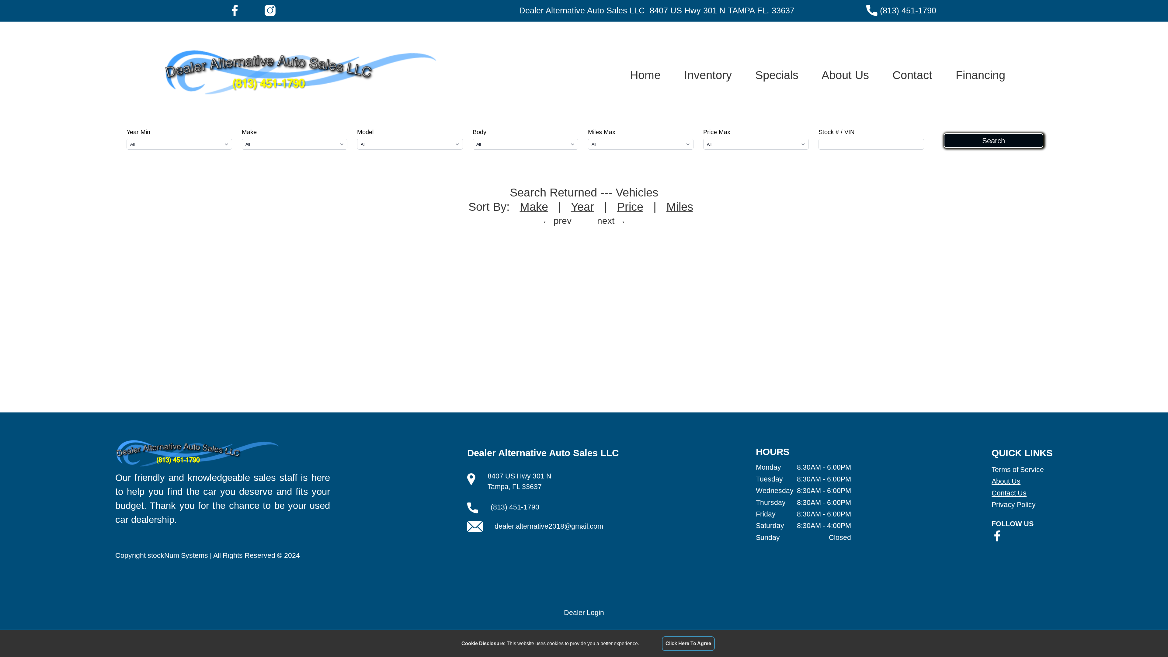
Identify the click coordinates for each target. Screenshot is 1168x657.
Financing (980, 75)
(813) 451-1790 (908, 10)
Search (993, 140)
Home (645, 75)
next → (611, 221)
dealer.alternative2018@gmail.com (549, 526)
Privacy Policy (1014, 505)
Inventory (708, 75)
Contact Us (1009, 493)
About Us (845, 75)
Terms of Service (1018, 470)
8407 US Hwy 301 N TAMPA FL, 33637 (722, 10)
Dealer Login (584, 613)
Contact (912, 75)
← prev (557, 221)
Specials (776, 75)
